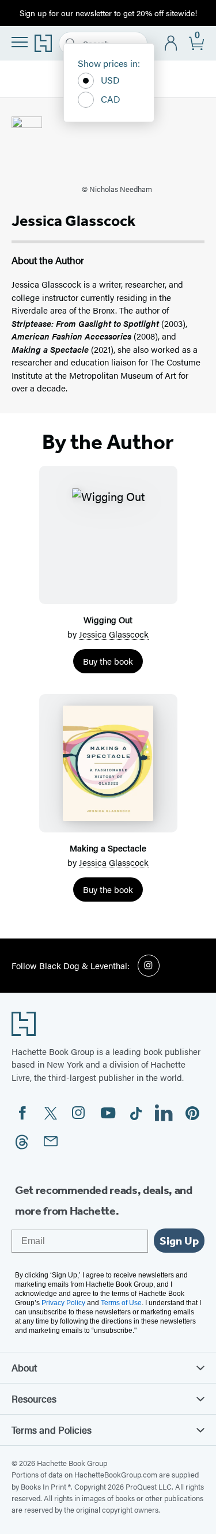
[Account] (171, 43)
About (24, 1367)
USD (110, 79)
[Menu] (20, 42)
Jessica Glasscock (114, 634)
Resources (34, 1398)
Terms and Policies (52, 1430)
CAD (110, 98)
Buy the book (108, 661)
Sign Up (179, 1240)
